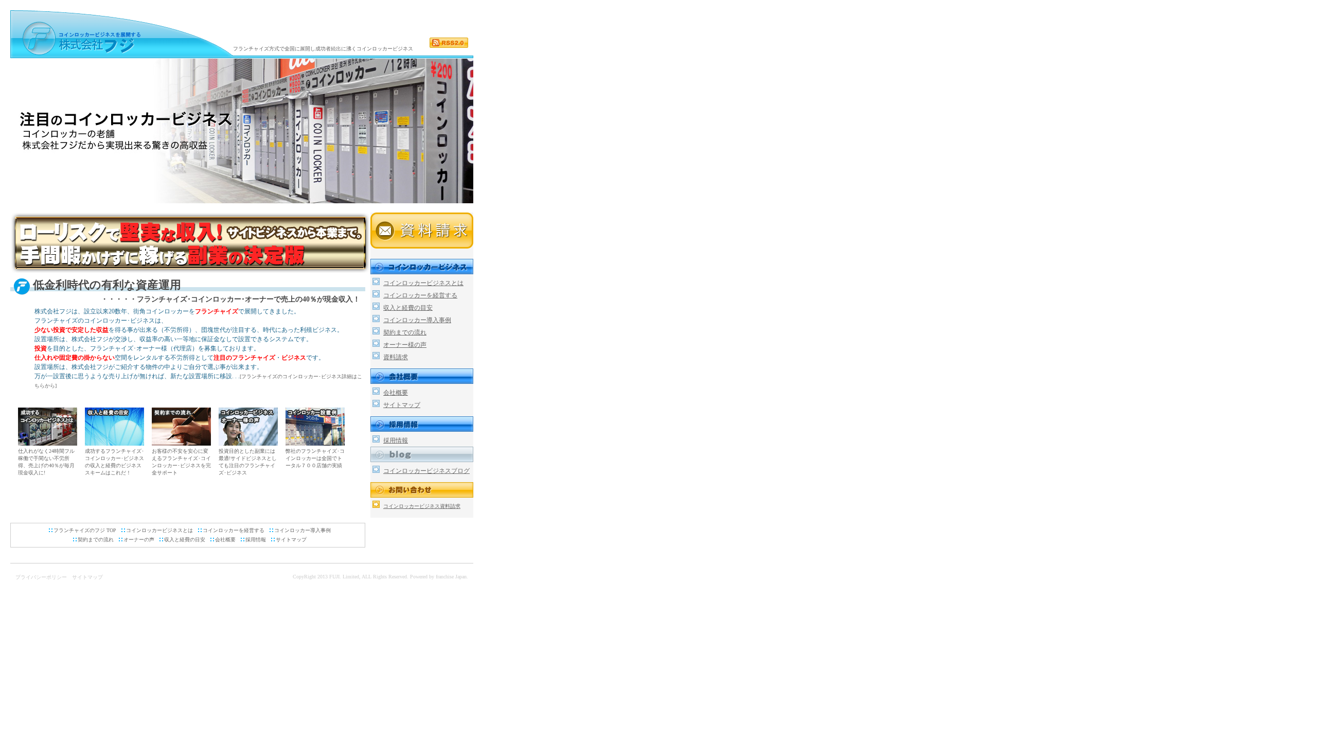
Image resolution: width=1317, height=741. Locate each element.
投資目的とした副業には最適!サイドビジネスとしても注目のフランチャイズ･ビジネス (248, 461)
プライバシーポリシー (41, 577)
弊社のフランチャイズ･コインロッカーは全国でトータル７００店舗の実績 (315, 458)
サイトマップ (291, 539)
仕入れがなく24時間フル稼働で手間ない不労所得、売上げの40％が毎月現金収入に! (46, 461)
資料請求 (395, 357)
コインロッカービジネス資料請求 (421, 506)
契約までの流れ (96, 539)
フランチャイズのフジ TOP (85, 530)
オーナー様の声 (404, 344)
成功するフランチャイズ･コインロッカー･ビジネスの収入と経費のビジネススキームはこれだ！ (114, 461)
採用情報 (255, 539)
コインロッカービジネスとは (159, 530)
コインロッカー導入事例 (302, 530)
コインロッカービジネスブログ (426, 470)
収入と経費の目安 (184, 539)
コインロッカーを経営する (233, 530)
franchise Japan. (452, 576)
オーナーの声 (138, 539)
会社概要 (225, 539)
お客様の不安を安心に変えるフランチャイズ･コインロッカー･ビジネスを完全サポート (181, 461)
